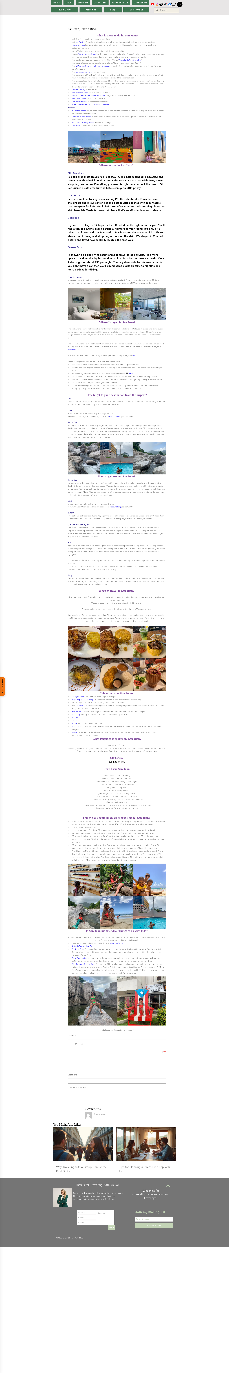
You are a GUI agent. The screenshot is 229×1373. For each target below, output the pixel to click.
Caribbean (72, 1035)
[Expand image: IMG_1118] (84, 674)
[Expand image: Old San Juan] (84, 147)
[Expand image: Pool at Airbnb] (116, 458)
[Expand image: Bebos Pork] (84, 642)
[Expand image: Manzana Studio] (84, 880)
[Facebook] (169, 4)
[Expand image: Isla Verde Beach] (149, 880)
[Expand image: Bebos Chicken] (116, 642)
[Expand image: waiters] (116, 674)
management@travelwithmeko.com (88, 1199)
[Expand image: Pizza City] (149, 642)
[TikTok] (165, 4)
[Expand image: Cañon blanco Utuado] (84, 458)
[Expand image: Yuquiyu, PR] (116, 880)
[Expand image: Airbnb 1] (84, 304)
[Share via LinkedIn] (82, 1044)
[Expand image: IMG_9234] (141, 1001)
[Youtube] (152, 4)
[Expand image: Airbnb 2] (149, 304)
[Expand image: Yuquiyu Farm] (116, 304)
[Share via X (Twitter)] (75, 1044)
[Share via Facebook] (69, 1044)
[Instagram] (156, 4)
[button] (177, 4)
